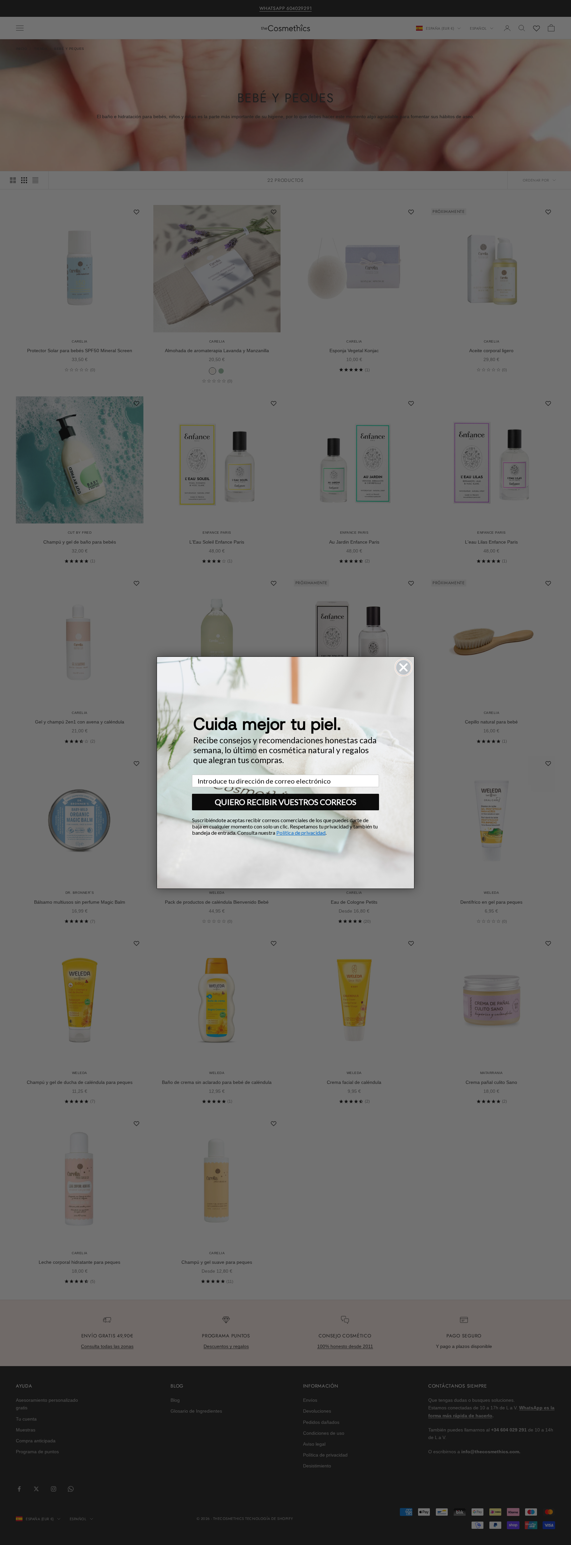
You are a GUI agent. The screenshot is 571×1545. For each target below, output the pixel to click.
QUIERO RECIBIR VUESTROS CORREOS (285, 802)
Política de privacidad (300, 832)
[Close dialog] (403, 667)
